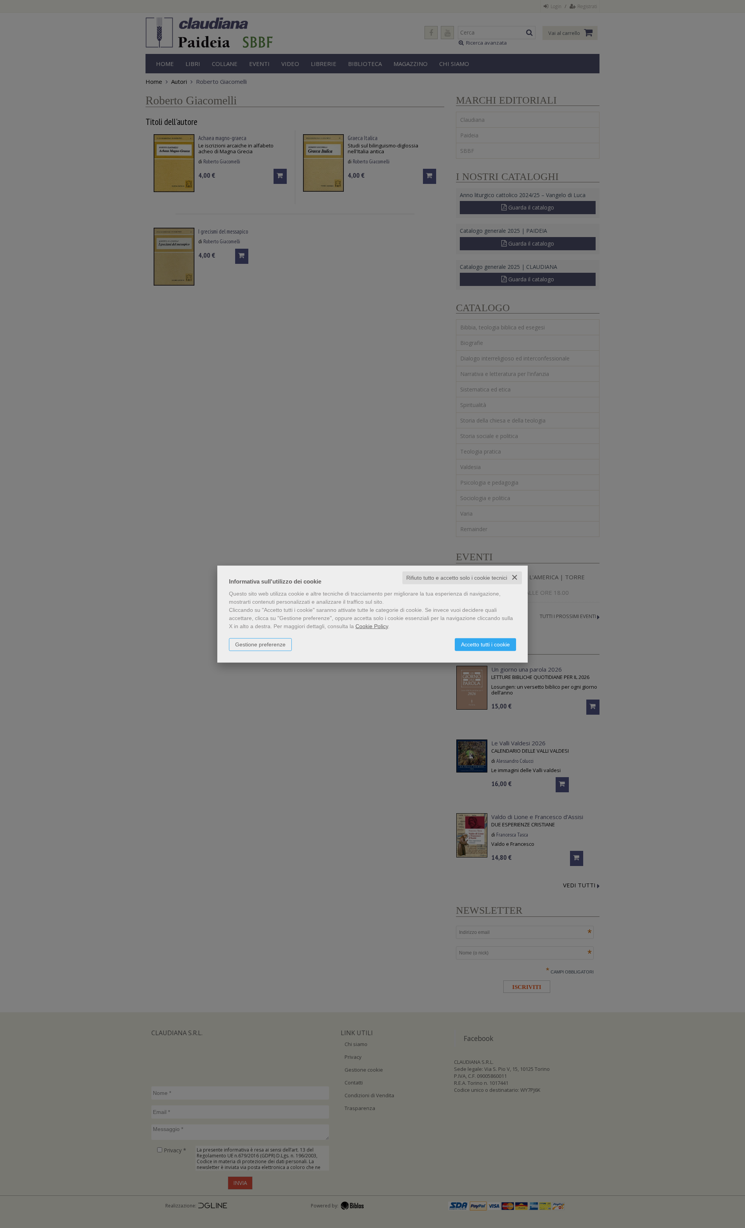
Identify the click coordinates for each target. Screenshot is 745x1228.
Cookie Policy (371, 626)
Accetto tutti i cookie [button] (485, 644)
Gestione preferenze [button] (260, 644)
